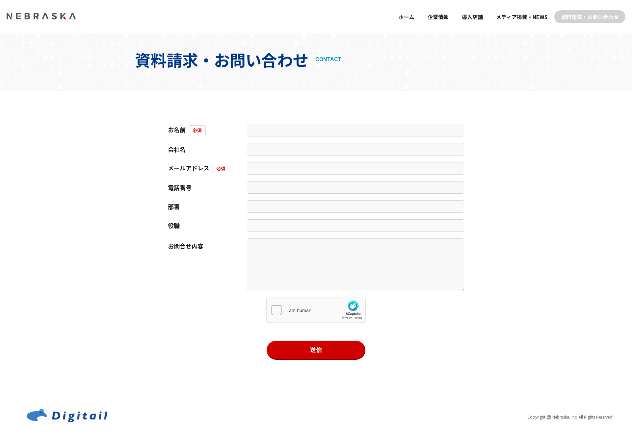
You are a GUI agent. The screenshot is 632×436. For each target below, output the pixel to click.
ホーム (406, 17)
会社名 (177, 149)
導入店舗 (472, 17)
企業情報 (438, 17)
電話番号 (180, 187)
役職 (174, 225)
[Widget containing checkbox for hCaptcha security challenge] (316, 310)
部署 (174, 206)
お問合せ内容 (185, 246)
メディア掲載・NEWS (522, 17)
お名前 (185, 129)
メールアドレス (196, 167)
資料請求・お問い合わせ (590, 17)
